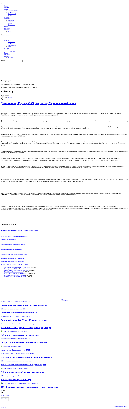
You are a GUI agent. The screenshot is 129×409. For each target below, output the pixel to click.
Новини (6, 40)
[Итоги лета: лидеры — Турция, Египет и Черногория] (17, 353)
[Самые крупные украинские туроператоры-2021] (16, 301)
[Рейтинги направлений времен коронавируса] (15, 368)
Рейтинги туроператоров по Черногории (11, 249)
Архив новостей (13, 10)
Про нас (10, 57)
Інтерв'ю (6, 17)
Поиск (6, 6)
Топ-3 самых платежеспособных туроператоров (23, 364)
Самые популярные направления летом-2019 (12, 261)
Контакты (7, 29)
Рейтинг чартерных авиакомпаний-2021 (20, 313)
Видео (9, 15)
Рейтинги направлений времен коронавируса (12, 258)
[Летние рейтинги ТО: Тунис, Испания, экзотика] (16, 316)
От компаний (12, 14)
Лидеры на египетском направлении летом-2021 (13, 244)
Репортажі (11, 43)
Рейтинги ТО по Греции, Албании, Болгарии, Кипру (14, 254)
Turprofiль (11, 21)
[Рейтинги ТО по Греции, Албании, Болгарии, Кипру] (17, 324)
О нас (9, 31)
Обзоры (10, 23)
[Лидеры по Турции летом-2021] (11, 346)
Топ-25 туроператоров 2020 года (16, 379)
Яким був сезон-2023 (10, 269)
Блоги (6, 26)
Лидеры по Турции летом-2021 (8, 239)
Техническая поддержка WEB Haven (120, 406)
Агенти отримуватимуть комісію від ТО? (16, 267)
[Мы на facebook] (3, 400)
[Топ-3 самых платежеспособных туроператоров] (16, 361)
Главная (6, 7)
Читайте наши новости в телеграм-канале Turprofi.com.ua (19, 230)
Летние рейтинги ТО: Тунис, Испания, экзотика (24, 320)
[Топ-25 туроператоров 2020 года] (11, 376)
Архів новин (11, 42)
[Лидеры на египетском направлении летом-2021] (16, 338)
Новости (6, 9)
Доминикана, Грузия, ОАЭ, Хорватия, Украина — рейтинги (38, 103)
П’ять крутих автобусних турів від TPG (16, 273)
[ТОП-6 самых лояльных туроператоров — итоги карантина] (19, 383)
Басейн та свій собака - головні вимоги (16, 270)
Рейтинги (7, 28)
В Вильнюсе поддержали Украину (14, 275)
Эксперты (11, 20)
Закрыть (3, 407)
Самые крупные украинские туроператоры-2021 (24, 305)
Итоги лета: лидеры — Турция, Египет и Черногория (14, 236)
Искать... (3, 60)
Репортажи (11, 12)
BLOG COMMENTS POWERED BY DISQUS (14, 264)
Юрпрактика (11, 25)
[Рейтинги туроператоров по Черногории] (14, 331)
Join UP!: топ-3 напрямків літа (13, 272)
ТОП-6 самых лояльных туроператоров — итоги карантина (29, 387)
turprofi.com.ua (5, 395)
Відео (9, 46)
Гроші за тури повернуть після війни (15, 276)
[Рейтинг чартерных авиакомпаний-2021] (13, 309)
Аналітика (7, 18)
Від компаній (12, 45)
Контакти (7, 56)
